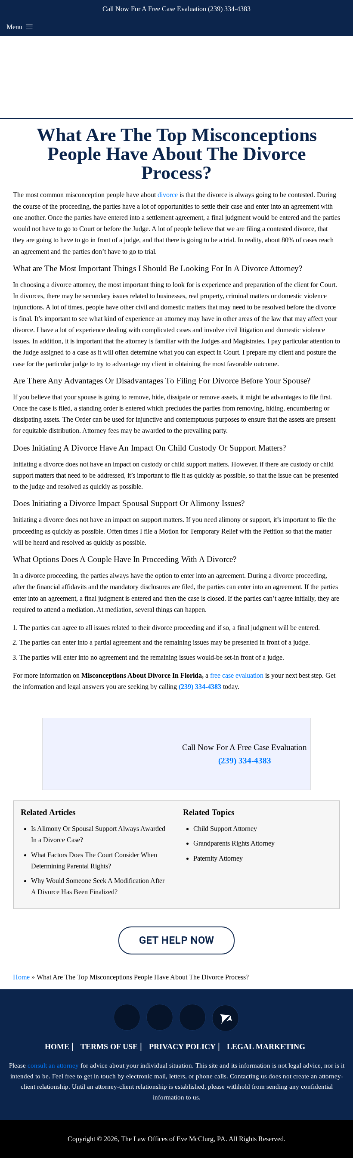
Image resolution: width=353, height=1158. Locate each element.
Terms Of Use (109, 1046)
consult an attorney (53, 1065)
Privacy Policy (182, 1046)
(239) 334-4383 (229, 8)
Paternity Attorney (218, 858)
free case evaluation (236, 675)
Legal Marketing (266, 1046)
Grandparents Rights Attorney (234, 843)
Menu (15, 27)
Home (21, 977)
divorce (168, 194)
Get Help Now (176, 940)
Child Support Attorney (225, 828)
